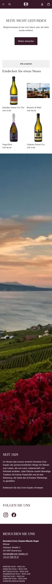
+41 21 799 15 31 (11, 557)
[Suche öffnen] (9, 4)
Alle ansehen (26, 63)
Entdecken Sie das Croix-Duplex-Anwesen (23, 487)
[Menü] (3, 4)
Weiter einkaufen (26, 41)
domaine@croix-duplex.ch (15, 553)
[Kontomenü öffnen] (42, 4)
